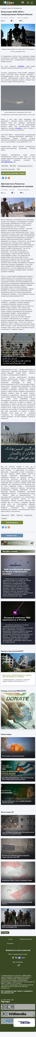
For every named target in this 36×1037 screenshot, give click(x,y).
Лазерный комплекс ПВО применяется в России (16, 618)
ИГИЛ (12, 515)
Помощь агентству (26, 939)
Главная (3, 8)
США (18, 169)
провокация (28, 515)
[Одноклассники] (9, 178)
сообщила (21, 66)
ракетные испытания (8, 169)
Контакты (10, 943)
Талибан (4, 518)
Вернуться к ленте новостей (18, 950)
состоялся (18, 128)
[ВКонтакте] (3, 178)
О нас (10, 939)
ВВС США (13, 166)
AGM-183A (4, 166)
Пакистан (19, 515)
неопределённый (6, 162)
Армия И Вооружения (14, 8)
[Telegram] (6, 178)
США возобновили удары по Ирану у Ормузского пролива (16, 571)
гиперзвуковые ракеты (25, 166)
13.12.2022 (8, 17)
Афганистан (5, 515)
